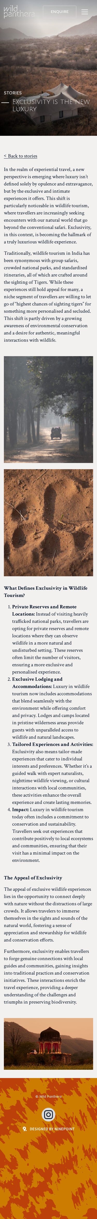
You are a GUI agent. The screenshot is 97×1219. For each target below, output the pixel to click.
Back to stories (22, 156)
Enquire (60, 12)
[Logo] (19, 12)
